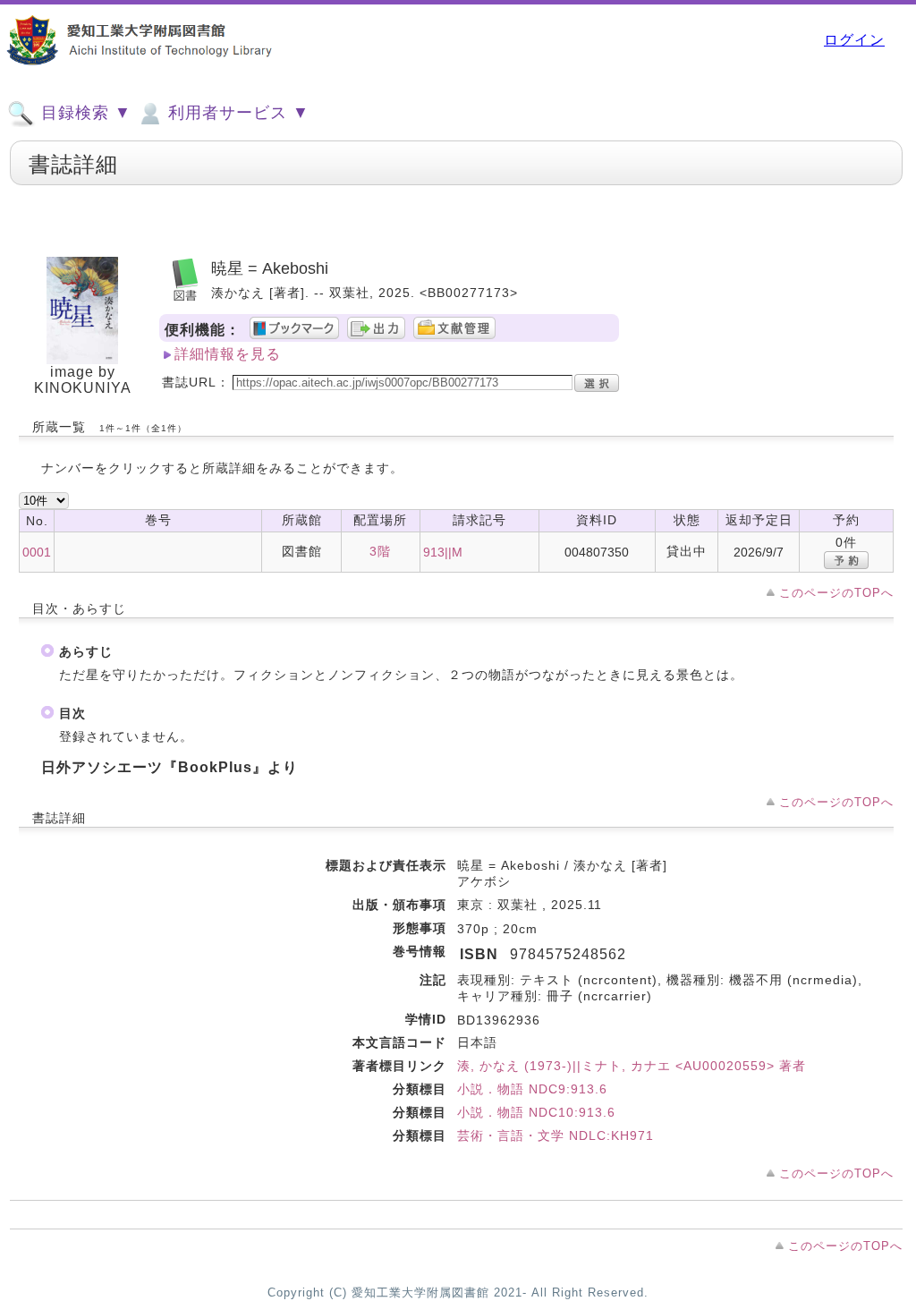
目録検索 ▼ (83, 113)
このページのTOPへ (836, 592)
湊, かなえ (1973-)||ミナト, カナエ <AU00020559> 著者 (631, 1066)
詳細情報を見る (227, 353)
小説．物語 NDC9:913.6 (532, 1089)
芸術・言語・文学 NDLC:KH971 (555, 1135)
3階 (380, 551)
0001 (36, 552)
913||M (442, 552)
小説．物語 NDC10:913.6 (536, 1112)
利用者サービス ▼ (236, 113)
